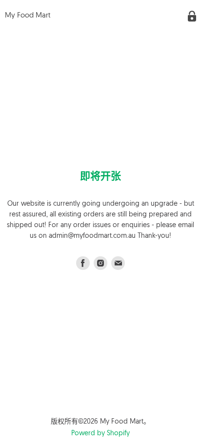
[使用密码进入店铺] (192, 16)
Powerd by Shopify (100, 433)
